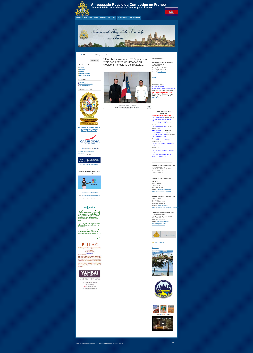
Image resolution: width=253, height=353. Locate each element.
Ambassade (88, 18)
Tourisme (81, 67)
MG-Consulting (92, 343)
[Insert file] (127, 109)
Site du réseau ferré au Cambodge (89, 164)
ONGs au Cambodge (159, 242)
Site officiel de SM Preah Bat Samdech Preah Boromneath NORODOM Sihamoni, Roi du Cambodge (89, 129)
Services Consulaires (107, 18)
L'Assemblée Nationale (86, 84)
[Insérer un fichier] (90, 149)
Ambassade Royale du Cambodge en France (128, 4)
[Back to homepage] (82, 17)
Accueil (79, 18)
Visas (96, 18)
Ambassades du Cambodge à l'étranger (164, 239)
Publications (122, 18)
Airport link (155, 77)
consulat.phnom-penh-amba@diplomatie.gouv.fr (160, 222)
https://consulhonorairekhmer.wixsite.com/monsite (165, 207)
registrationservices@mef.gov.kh (91, 195)
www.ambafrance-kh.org (158, 225)
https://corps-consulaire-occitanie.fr (161, 191)
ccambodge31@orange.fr (164, 189)
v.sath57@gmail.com (163, 205)
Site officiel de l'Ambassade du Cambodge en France (122, 7)
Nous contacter (134, 18)
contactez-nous (162, 72)
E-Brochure (155, 248)
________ (155, 333)
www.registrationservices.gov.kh (89, 192)
